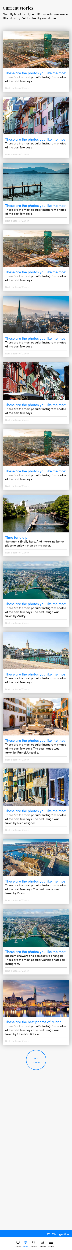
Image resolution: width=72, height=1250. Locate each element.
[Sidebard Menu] (51, 1242)
